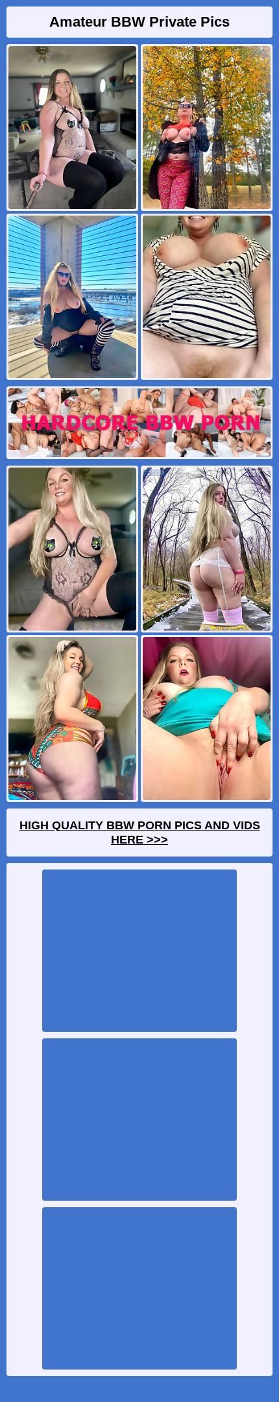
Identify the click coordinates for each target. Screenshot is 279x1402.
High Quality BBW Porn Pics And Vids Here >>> (139, 832)
